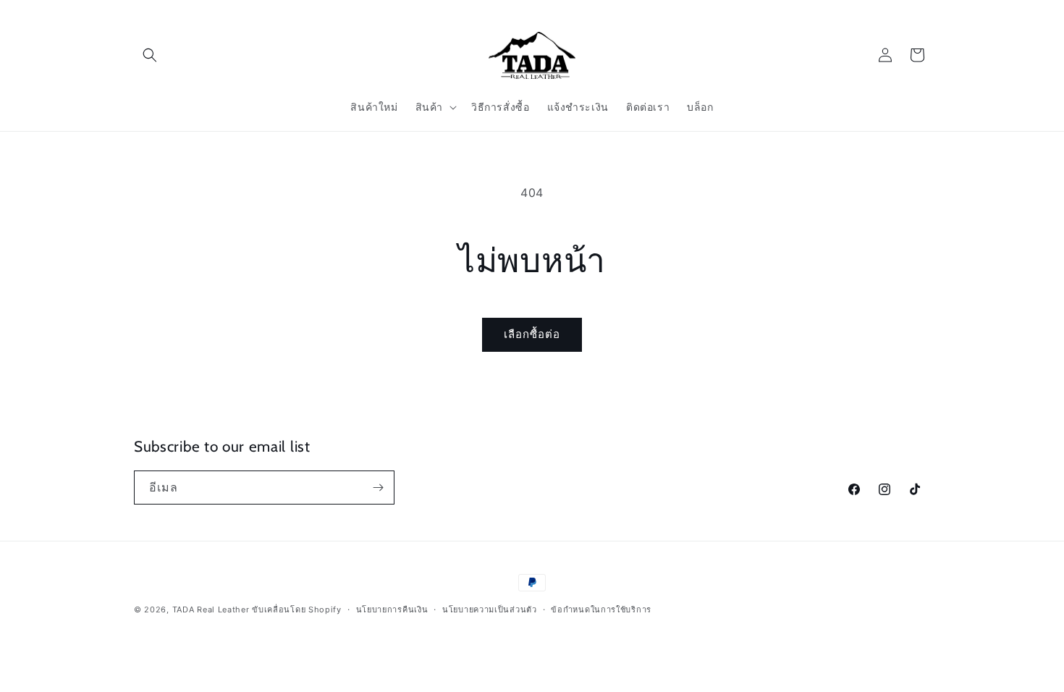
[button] (150, 55)
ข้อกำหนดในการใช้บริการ (601, 609)
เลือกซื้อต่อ (532, 334)
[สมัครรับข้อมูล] (378, 488)
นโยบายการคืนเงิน (392, 609)
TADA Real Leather (211, 609)
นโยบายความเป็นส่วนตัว (489, 609)
